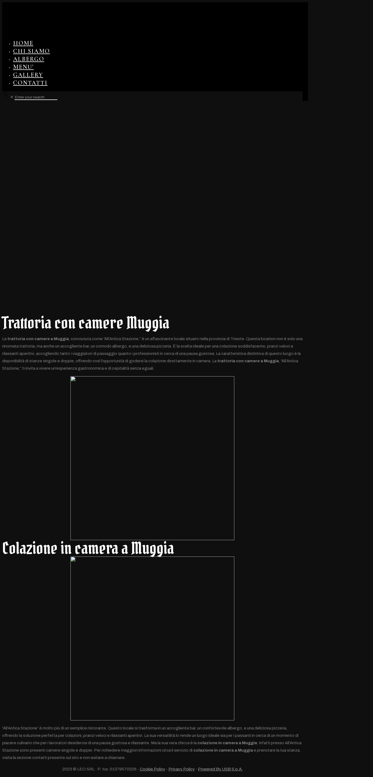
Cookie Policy (152, 769)
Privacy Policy (181, 769)
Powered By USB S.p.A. (220, 769)
